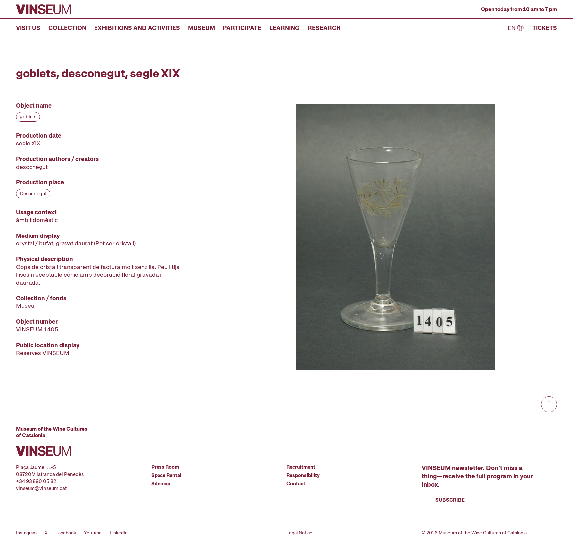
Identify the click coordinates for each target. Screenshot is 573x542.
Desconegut (33, 193)
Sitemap (160, 483)
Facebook (65, 533)
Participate (242, 28)
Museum (201, 28)
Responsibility (303, 475)
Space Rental (166, 475)
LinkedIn (119, 533)
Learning (284, 28)
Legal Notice (299, 533)
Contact (295, 483)
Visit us (28, 28)
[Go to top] (549, 404)
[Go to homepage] (43, 9)
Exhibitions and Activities (137, 28)
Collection (67, 28)
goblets (28, 116)
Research (324, 28)
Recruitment (300, 467)
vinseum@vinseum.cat (41, 488)
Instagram (26, 533)
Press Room (165, 467)
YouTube (93, 533)
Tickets (544, 28)
